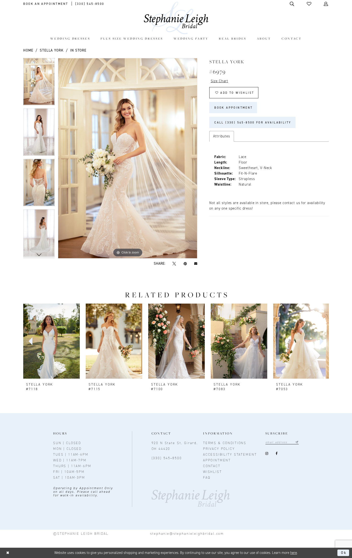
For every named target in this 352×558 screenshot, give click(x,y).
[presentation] (51, 341)
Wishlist (212, 472)
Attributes (221, 136)
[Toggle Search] (292, 3)
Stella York (51, 50)
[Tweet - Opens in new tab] (174, 263)
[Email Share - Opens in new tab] (195, 264)
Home (28, 50)
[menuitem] (70, 38)
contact (212, 466)
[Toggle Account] (326, 3)
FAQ (206, 477)
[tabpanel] (39, 83)
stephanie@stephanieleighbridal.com (187, 533)
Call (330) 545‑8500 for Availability (252, 122)
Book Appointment (233, 108)
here (293, 552)
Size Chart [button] (219, 81)
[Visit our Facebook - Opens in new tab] (277, 454)
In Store (78, 50)
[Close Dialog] (8, 553)
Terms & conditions (224, 443)
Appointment (217, 460)
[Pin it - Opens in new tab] (185, 263)
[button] (309, 3)
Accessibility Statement (230, 454)
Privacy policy (219, 448)
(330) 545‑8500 (167, 458)
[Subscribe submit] (297, 442)
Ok (344, 552)
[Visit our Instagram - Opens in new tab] (266, 454)
